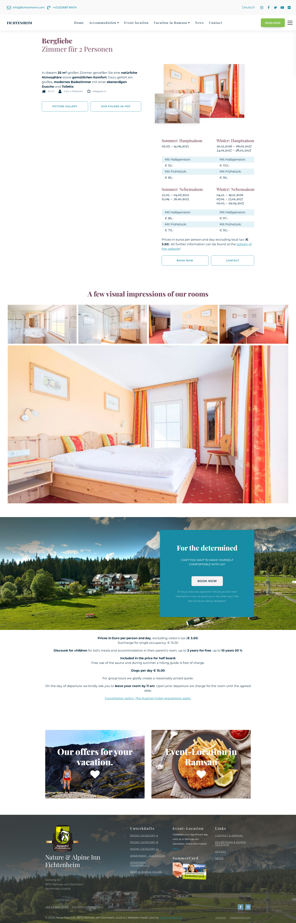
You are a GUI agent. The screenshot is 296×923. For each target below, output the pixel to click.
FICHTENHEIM (19, 22)
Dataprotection (240, 917)
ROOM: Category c (144, 849)
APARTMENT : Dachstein (147, 856)
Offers (220, 851)
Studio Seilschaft (170, 917)
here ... (176, 848)
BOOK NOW (207, 581)
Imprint (220, 917)
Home (79, 23)
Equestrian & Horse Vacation (230, 843)
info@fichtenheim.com (87, 907)
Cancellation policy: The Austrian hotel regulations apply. (148, 698)
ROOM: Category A (144, 835)
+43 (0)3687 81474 (57, 907)
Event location (136, 23)
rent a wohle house (146, 872)
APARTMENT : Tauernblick (140, 864)
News (199, 23)
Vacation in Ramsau (170, 23)
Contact (215, 23)
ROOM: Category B (144, 842)
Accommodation (102, 23)
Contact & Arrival (229, 835)
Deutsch (248, 7)
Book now (273, 22)
